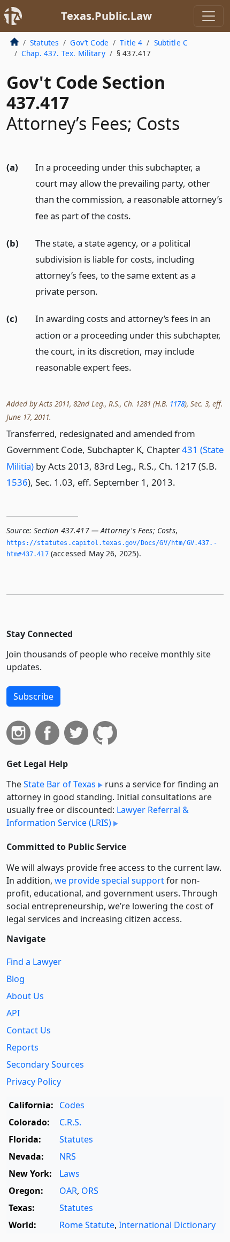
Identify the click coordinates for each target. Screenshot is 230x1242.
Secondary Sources (45, 1064)
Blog (15, 979)
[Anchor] (137, 215)
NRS (67, 1156)
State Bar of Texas (60, 784)
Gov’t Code (89, 42)
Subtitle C (171, 42)
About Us (25, 996)
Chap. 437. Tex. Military (63, 53)
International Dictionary (167, 1225)
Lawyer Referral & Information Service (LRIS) (97, 816)
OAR (68, 1191)
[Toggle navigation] (209, 16)
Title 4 (131, 42)
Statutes (44, 42)
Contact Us (28, 1030)
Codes (72, 1105)
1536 (17, 482)
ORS (89, 1191)
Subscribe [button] (33, 696)
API (13, 1013)
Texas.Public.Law (106, 16)
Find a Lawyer (34, 962)
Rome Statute (86, 1225)
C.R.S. (70, 1122)
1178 (177, 403)
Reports (22, 1047)
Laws (69, 1173)
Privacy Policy (33, 1081)
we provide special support (109, 880)
